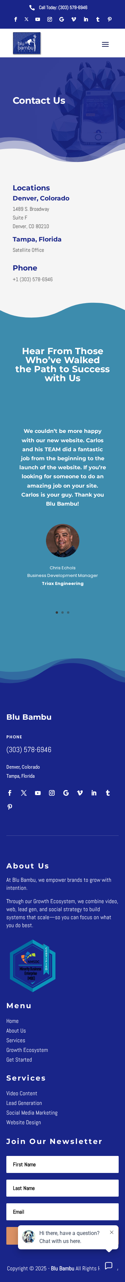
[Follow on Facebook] (15, 19)
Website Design (23, 1122)
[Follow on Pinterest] (109, 19)
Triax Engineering (63, 583)
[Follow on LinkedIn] (85, 19)
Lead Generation (24, 1103)
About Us (16, 1030)
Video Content (21, 1093)
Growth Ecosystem (27, 1050)
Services (15, 1040)
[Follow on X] (26, 19)
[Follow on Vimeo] (73, 19)
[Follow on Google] (61, 19)
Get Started (19, 1059)
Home (12, 1021)
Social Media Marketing (32, 1112)
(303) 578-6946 (72, 7)
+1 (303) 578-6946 (33, 279)
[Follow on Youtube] (37, 19)
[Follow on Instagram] (49, 19)
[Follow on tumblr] (97, 19)
